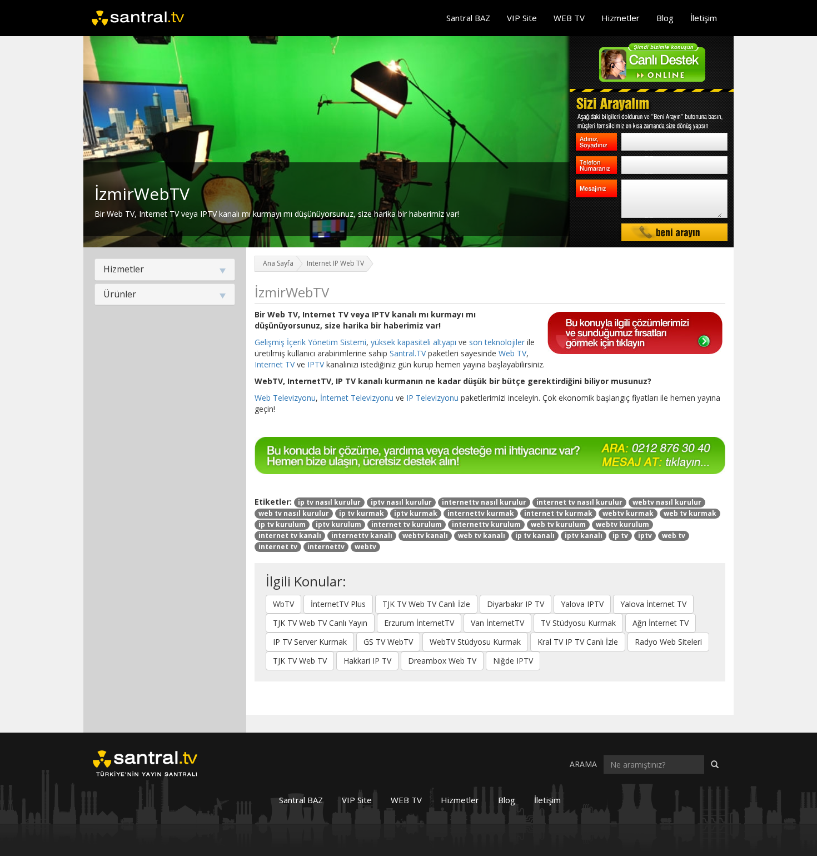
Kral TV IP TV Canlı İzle (577, 641)
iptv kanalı (583, 535)
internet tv (277, 546)
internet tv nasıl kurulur (579, 502)
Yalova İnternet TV (653, 604)
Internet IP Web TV (335, 263)
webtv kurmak (628, 513)
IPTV (315, 364)
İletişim (703, 17)
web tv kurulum (558, 524)
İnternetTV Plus (338, 604)
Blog (665, 17)
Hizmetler (620, 17)
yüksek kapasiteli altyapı (413, 342)
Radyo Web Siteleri (668, 641)
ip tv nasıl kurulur (329, 502)
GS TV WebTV (388, 641)
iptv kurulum (338, 524)
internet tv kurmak (558, 513)
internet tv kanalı (289, 535)
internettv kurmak (480, 513)
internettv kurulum (486, 524)
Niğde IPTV (513, 660)
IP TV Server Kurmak (310, 641)
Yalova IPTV (582, 604)
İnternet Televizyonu (356, 397)
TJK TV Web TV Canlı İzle (426, 604)
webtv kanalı (425, 535)
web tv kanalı (481, 535)
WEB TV (569, 17)
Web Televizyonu (285, 397)
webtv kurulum (622, 524)
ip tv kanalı (535, 535)
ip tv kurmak (361, 513)
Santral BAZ (468, 17)
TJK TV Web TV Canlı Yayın (320, 623)
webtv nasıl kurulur (666, 502)
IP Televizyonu (432, 397)
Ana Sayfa (278, 263)
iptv (645, 535)
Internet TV (275, 364)
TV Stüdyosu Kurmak (578, 623)
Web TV (512, 353)
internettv (326, 546)
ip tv (620, 535)
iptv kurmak (415, 513)
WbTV (283, 604)
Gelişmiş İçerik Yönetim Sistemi (310, 342)
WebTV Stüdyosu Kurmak (475, 641)
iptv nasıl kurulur (401, 502)
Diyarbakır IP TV (515, 604)
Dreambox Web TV (442, 660)
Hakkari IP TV (367, 660)
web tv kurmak (690, 513)
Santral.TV (408, 353)
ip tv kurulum (282, 524)
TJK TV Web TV (300, 660)
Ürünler (119, 294)
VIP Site (522, 17)
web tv (673, 535)
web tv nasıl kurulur (293, 513)
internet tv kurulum (406, 524)
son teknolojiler (497, 342)
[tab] (165, 269)
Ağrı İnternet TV (660, 623)
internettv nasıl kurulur (484, 502)
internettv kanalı (361, 535)
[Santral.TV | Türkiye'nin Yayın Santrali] (145, 762)
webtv (365, 546)
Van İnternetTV (497, 623)
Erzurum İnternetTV (419, 623)
